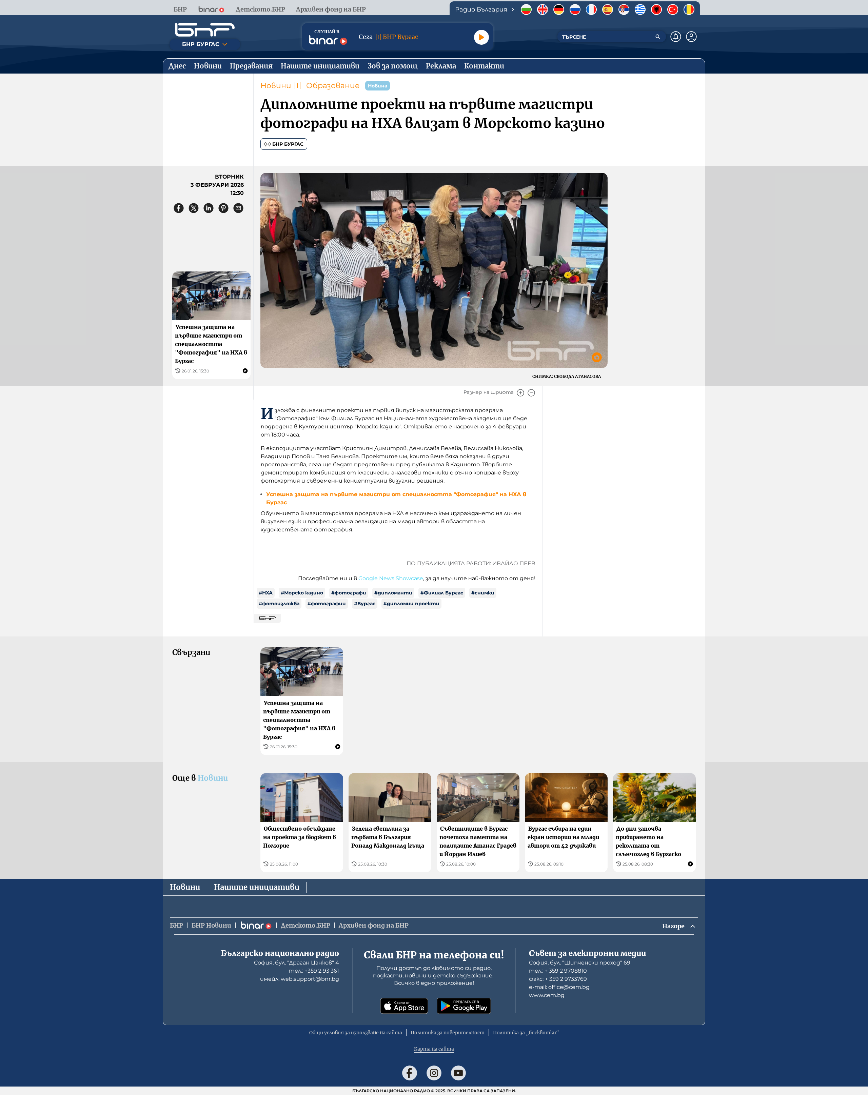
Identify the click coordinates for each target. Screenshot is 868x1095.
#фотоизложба (279, 604)
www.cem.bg (547, 995)
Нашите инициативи (256, 887)
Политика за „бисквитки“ (526, 1033)
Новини (275, 85)
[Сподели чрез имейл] (238, 208)
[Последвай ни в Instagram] (434, 1073)
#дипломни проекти (411, 604)
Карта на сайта (434, 1049)
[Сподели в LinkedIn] (208, 208)
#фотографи (348, 593)
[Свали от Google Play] (464, 1006)
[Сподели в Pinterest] (223, 208)
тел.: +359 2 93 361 (314, 971)
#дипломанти (393, 593)
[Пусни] (481, 37)
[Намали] (531, 393)
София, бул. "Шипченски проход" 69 (579, 962)
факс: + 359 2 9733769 (558, 979)
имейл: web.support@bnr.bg (299, 979)
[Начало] (205, 30)
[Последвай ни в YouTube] (458, 1073)
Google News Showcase (390, 578)
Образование (333, 85)
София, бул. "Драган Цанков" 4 (296, 962)
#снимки (482, 593)
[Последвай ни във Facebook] (409, 1073)
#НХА (266, 593)
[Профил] (691, 36)
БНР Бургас (287, 144)
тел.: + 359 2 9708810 (558, 971)
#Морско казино (302, 593)
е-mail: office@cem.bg (559, 987)
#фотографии (327, 604)
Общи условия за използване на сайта (355, 1033)
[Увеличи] (520, 393)
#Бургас (364, 604)
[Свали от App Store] (404, 1006)
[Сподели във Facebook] (178, 208)
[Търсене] (657, 36)
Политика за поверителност (448, 1033)
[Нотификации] (676, 36)
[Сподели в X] (193, 208)
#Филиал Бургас (441, 593)
